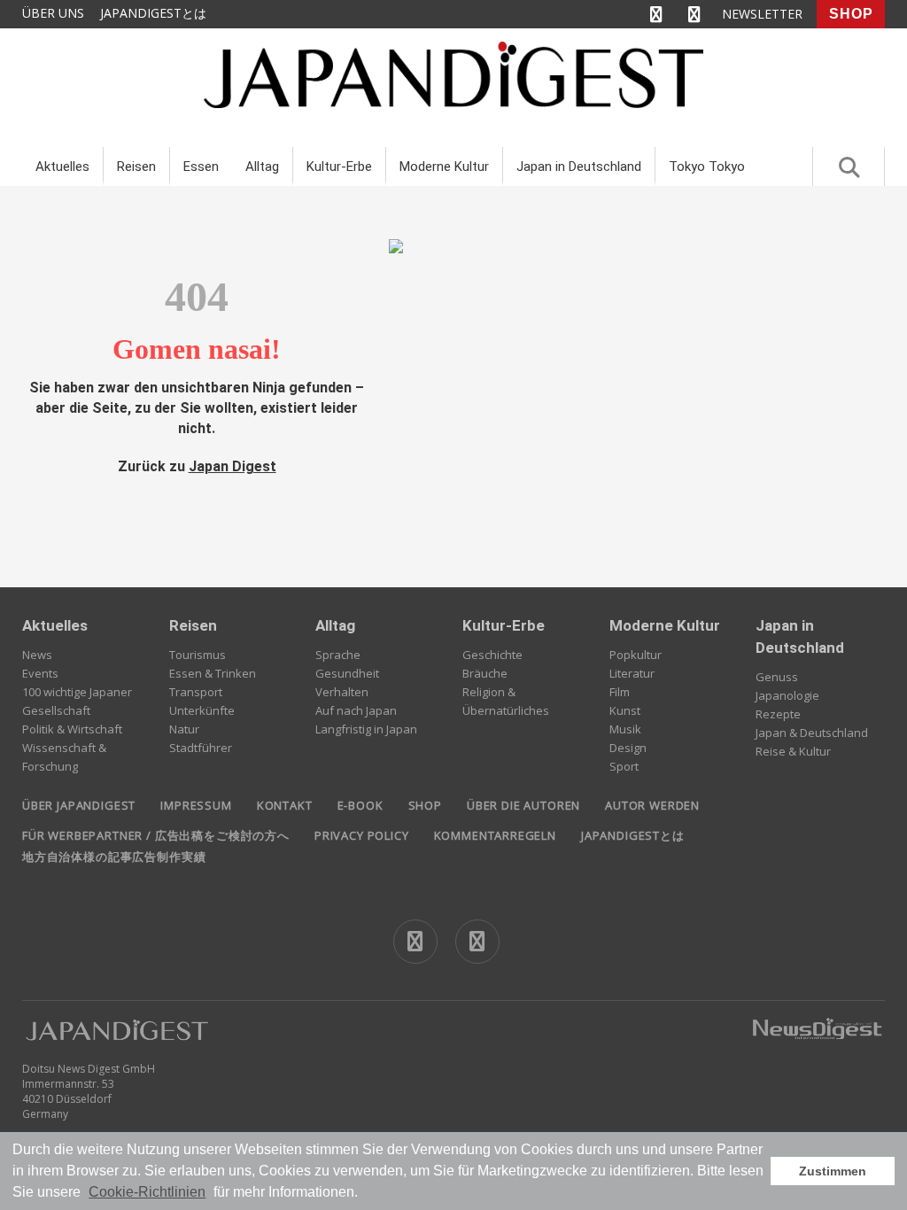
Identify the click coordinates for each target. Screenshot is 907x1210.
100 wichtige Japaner (77, 692)
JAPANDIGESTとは (153, 12)
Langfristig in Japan (366, 729)
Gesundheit (347, 673)
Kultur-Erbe (339, 167)
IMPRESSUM (195, 805)
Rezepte (778, 714)
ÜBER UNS (53, 12)
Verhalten (341, 692)
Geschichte (492, 655)
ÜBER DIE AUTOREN (523, 805)
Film (619, 692)
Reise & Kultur (793, 751)
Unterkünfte (202, 710)
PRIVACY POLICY (361, 835)
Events (40, 673)
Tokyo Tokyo (707, 167)
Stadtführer (200, 748)
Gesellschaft (56, 710)
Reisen (136, 167)
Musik (625, 729)
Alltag (262, 167)
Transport (195, 692)
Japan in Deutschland (578, 167)
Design (628, 748)
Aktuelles (62, 167)
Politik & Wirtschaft (72, 729)
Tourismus (197, 655)
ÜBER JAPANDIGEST (79, 805)
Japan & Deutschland (812, 733)
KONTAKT (285, 805)
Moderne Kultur (444, 167)
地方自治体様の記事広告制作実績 (113, 857)
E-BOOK (360, 805)
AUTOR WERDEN (652, 805)
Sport (624, 766)
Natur (184, 729)
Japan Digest (232, 466)
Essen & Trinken (212, 673)
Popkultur (635, 655)
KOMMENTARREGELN (495, 835)
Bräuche (485, 673)
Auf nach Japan (356, 710)
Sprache (337, 655)
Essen (201, 167)
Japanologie (787, 695)
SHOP (851, 13)
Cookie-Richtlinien (147, 1191)
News (37, 655)
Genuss (777, 677)
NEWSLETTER (762, 13)
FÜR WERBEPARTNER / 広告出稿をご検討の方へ (156, 835)
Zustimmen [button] (832, 1171)
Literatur (632, 673)
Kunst (624, 710)
